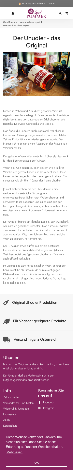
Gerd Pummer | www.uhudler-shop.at (21, 22)
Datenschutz (10, 426)
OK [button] (36, 462)
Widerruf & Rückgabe (16, 409)
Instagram (48, 408)
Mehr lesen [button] (14, 452)
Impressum (9, 414)
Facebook (48, 402)
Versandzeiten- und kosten (18, 403)
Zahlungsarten (11, 397)
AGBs (6, 420)
